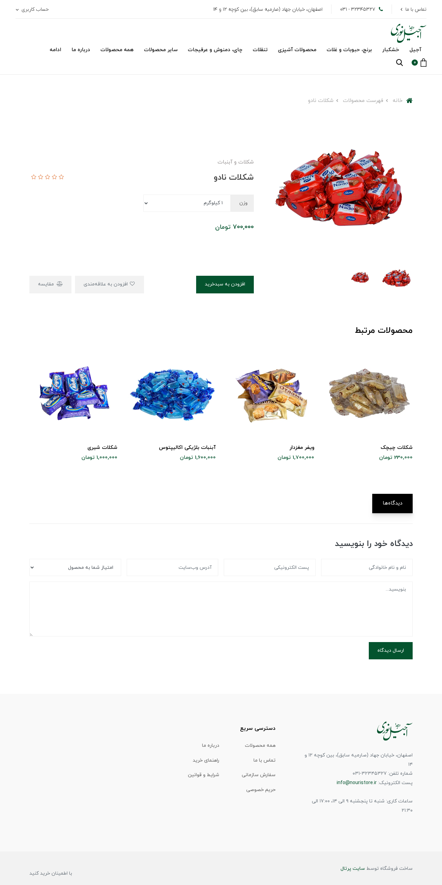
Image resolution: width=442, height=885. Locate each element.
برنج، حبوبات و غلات (349, 50)
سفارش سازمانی (259, 775)
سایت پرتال (352, 868)
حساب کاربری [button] (34, 9)
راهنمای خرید (206, 760)
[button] (419, 62)
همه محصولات (117, 50)
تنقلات (260, 50)
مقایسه (46, 284)
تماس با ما (415, 9)
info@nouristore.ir (357, 783)
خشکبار (390, 50)
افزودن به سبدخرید (225, 284)
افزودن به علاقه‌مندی (106, 284)
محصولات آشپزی (297, 50)
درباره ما (80, 50)
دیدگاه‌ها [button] (392, 503)
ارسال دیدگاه (390, 650)
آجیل (415, 50)
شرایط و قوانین (203, 775)
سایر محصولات (160, 50)
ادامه (55, 50)
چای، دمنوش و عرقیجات (215, 50)
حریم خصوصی (261, 790)
